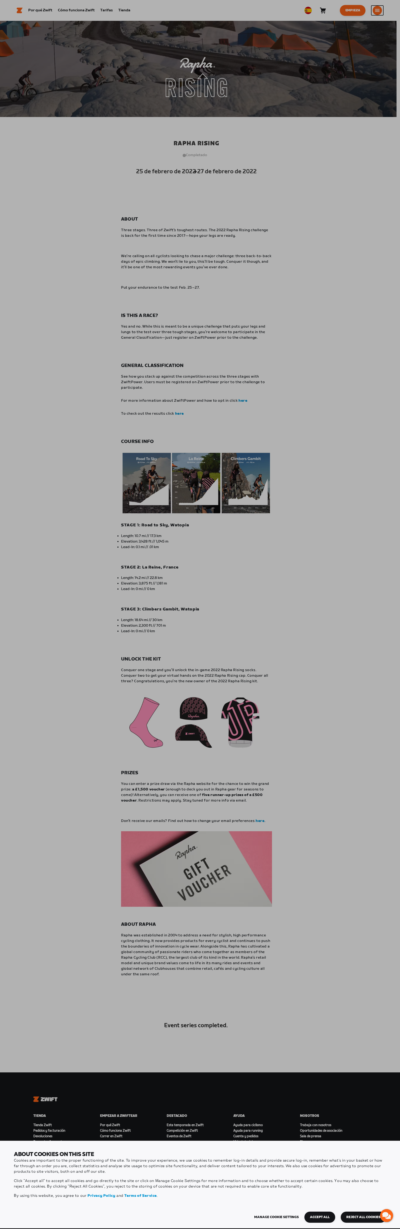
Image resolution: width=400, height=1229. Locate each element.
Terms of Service (140, 1196)
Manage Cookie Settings (276, 1217)
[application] (386, 1215)
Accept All (320, 1217)
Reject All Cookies (363, 1217)
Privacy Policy (101, 1196)
